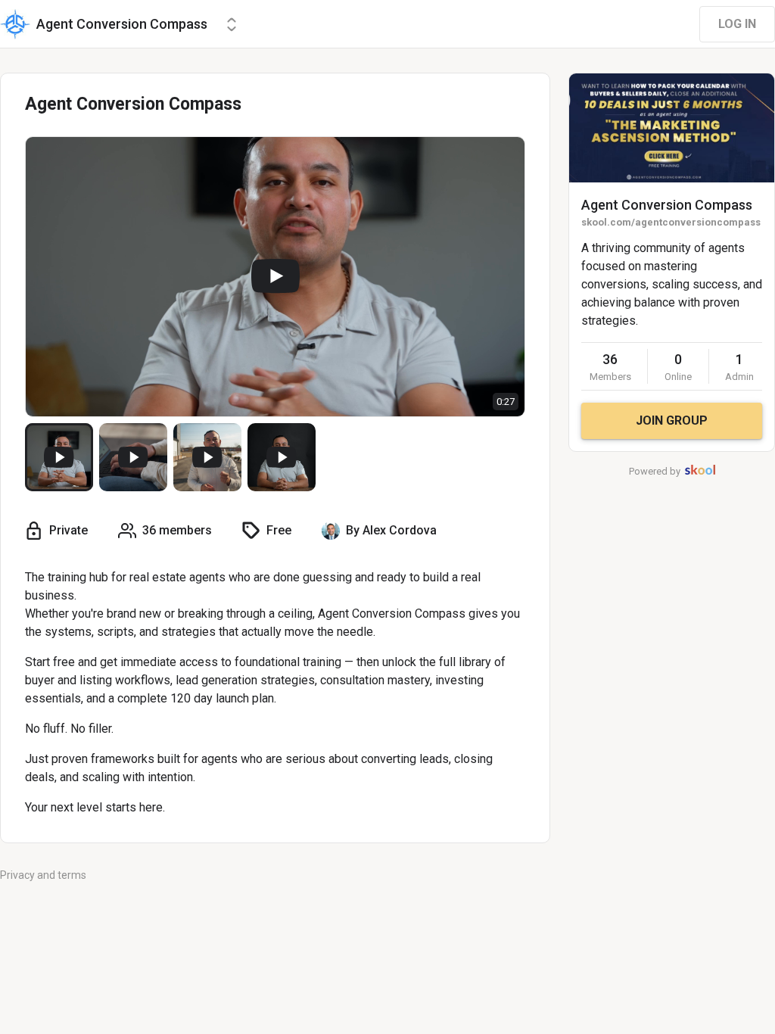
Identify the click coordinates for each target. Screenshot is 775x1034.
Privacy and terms (43, 875)
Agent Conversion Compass (666, 205)
